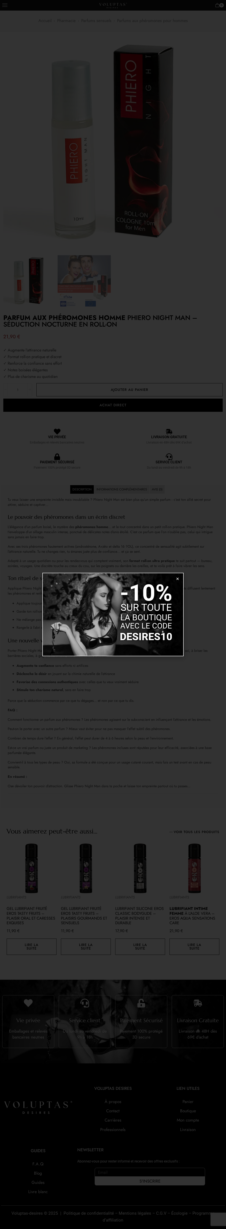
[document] (113, 614)
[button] (177, 578)
